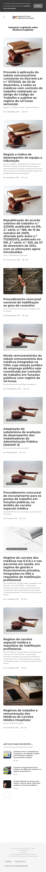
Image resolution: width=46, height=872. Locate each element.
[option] (23, 770)
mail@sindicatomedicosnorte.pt (25, 854)
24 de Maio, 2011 (12, 518)
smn (4, 112)
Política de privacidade (16, 866)
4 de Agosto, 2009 (13, 599)
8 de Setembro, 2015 (13, 315)
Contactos (20, 862)
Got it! (38, 6)
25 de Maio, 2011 (12, 452)
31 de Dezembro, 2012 (14, 389)
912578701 (14, 856)
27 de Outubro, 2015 (13, 260)
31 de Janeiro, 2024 (13, 177)
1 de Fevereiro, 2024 (13, 112)
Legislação (9, 290)
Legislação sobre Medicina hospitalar (16, 145)
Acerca (8, 862)
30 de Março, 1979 (12, 727)
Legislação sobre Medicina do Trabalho (16, 346)
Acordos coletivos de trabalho (14, 63)
